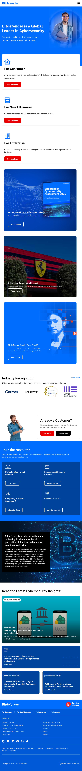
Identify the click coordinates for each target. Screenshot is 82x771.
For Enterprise (41, 712)
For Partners (55, 712)
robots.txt (13, 751)
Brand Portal (6, 734)
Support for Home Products (51, 722)
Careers (45, 731)
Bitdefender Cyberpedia (9, 728)
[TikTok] (27, 741)
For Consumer (7, 712)
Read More (41, 619)
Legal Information (7, 748)
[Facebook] (3, 741)
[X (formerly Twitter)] (8, 741)
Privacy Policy (20, 748)
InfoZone (45, 734)
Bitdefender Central (8, 722)
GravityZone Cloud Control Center (12, 725)
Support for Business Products (52, 725)
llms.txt (4, 751)
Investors (45, 728)
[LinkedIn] (13, 741)
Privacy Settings (61, 748)
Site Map (31, 748)
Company (40, 748)
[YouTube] (17, 741)
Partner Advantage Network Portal (13, 731)
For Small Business (24, 712)
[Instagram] (22, 741)
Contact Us (49, 748)
